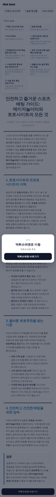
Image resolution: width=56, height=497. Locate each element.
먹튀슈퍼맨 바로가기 (28, 256)
